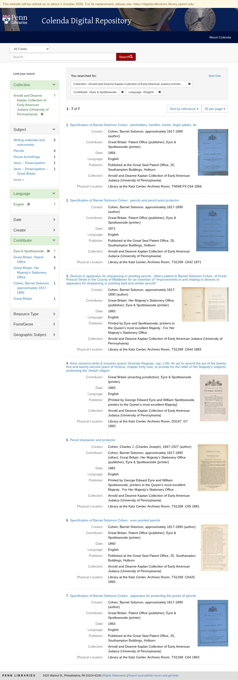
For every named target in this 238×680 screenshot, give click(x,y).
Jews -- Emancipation (29, 163)
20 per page (214, 109)
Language (21, 194)
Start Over (214, 76)
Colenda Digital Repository (19, 21)
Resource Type (26, 314)
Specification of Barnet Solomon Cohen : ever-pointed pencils (115, 520)
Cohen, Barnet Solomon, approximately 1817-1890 (31, 287)
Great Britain (22, 298)
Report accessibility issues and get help (153, 675)
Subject (19, 130)
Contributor (22, 240)
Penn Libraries (19, 675)
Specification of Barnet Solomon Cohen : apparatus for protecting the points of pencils (133, 596)
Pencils (18, 151)
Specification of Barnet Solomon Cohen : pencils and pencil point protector (124, 200)
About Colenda (220, 37)
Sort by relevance (183, 109)
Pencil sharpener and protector (93, 440)
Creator (19, 230)
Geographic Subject (29, 335)
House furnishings (26, 157)
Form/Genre (23, 324)
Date (17, 220)
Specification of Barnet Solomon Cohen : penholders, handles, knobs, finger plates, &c (133, 125)
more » (18, 179)
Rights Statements (114, 675)
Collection (21, 85)
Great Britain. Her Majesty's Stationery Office (29, 272)
